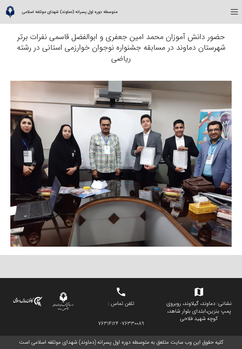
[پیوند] (10, 12)
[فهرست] (234, 11)
